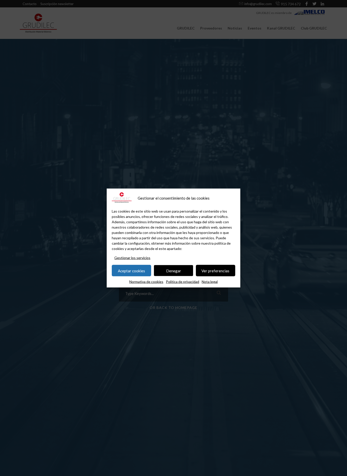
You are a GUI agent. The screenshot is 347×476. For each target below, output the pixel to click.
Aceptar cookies (131, 270)
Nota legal (210, 281)
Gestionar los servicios (132, 258)
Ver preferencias (215, 270)
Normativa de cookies (146, 281)
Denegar (173, 270)
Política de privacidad (182, 281)
